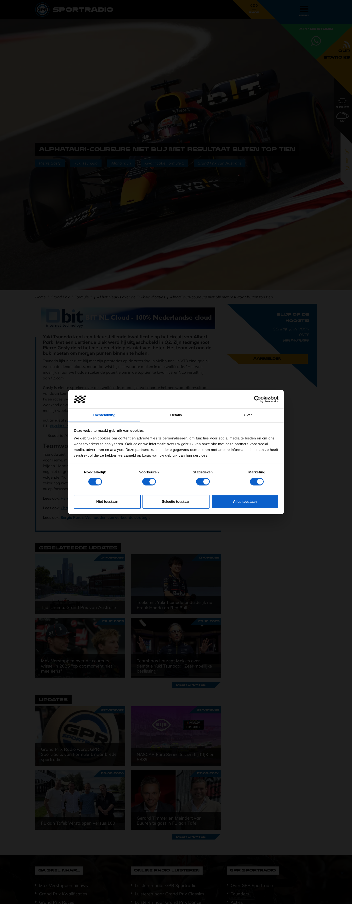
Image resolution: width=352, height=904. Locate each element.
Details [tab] (176, 415)
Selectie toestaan (176, 501)
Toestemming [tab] (104, 415)
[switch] (149, 481)
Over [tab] (248, 415)
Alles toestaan (245, 501)
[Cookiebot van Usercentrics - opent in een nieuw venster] (257, 399)
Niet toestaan (107, 501)
